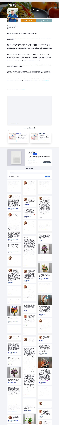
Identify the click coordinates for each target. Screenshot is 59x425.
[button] (12, 135)
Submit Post (47, 176)
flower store (23, 89)
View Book (30, 154)
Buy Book (34, 154)
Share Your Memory (47, 162)
